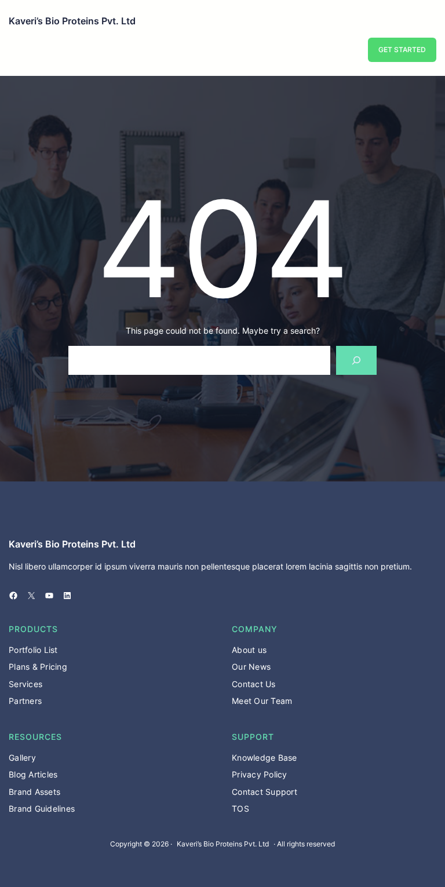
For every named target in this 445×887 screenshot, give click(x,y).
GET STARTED (402, 49)
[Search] (356, 360)
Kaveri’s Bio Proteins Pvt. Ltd (72, 21)
